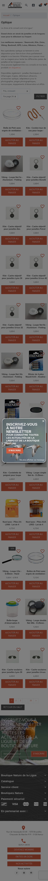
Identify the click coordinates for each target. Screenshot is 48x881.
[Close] (43, 421)
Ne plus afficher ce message (32, 460)
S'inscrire (15, 450)
